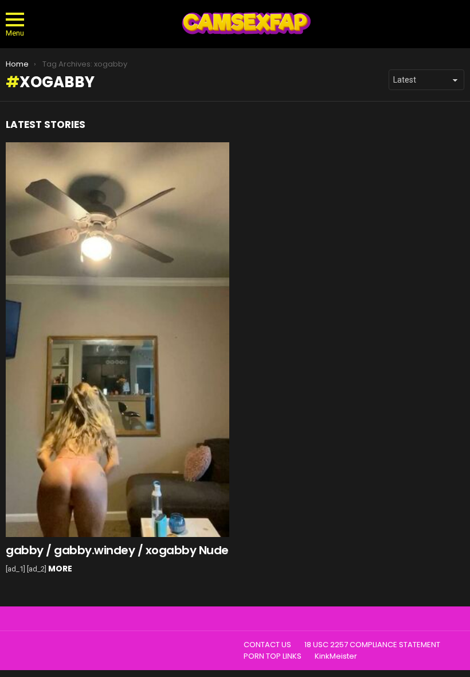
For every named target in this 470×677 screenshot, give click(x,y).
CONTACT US (267, 644)
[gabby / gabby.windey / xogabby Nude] (117, 339)
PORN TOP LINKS (272, 656)
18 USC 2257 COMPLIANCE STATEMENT (372, 644)
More (60, 568)
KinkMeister (336, 656)
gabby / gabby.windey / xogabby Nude (117, 550)
